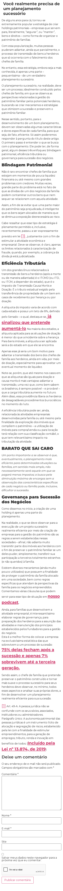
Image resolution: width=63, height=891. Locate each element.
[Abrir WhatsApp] (55, 883)
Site (4, 841)
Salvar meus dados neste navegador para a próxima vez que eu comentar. (29, 859)
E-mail (6, 828)
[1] (4, 705)
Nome (6, 815)
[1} (23, 235)
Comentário (10, 774)
